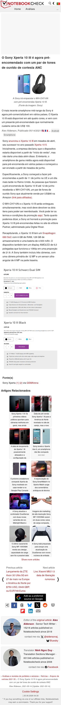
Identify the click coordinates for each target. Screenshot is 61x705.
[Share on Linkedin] (30, 611)
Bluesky (53, 640)
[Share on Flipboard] (22, 611)
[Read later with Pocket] (53, 605)
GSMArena (32, 382)
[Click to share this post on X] (37, 605)
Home (17, 9)
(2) (21, 382)
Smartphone (9, 134)
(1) (17, 382)
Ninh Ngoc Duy (43, 650)
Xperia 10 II (40, 144)
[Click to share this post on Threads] (22, 605)
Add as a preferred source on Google (33, 597)
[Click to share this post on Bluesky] (29, 605)
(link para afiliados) (22, 197)
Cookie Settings (30, 691)
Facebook (52, 667)
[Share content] (7, 605)
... (57, 9)
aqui (40, 215)
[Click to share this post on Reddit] (45, 605)
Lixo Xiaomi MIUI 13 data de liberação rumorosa (44, 575)
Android (55, 130)
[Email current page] (38, 611)
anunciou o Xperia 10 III (21, 141)
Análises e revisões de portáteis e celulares (20, 676)
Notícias (44, 676)
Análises (30, 9)
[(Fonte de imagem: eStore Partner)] (29, 291)
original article (44, 620)
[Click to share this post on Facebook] (14, 605)
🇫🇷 (46, 130)
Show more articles (30, 559)
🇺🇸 (42, 130)
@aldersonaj (51, 636)
